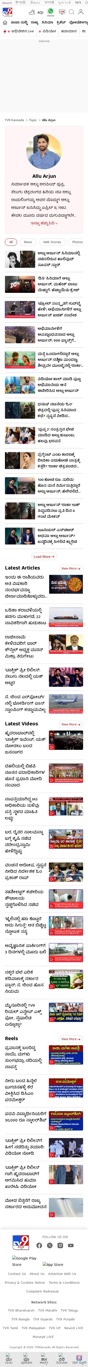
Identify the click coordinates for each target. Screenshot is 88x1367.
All (11, 242)
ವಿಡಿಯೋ (49, 31)
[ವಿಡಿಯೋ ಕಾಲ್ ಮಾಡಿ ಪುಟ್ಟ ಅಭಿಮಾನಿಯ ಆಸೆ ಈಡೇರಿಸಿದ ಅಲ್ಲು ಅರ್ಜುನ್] (20, 385)
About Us (37, 1274)
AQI (40, 13)
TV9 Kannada (14, 120)
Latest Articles (22, 568)
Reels (11, 1039)
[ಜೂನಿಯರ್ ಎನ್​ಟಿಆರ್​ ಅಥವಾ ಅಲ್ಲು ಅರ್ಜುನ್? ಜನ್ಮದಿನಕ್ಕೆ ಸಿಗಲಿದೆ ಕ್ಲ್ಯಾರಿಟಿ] (20, 536)
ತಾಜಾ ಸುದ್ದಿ (19, 23)
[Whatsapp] (49, 12)
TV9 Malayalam (33, 1328)
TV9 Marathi (47, 1311)
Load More (42, 557)
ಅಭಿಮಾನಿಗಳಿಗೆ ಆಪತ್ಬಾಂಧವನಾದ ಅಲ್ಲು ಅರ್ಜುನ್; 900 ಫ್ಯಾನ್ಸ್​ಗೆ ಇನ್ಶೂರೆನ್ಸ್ (56, 338)
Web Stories (52, 242)
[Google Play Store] (27, 1262)
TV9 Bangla (20, 1319)
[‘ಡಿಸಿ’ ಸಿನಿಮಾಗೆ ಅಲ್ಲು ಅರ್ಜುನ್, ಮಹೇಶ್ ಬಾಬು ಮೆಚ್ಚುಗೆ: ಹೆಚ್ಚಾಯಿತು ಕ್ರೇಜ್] (20, 284)
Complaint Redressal (42, 1292)
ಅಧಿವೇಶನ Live (22, 31)
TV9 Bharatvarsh (21, 1311)
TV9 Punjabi (65, 1319)
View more (69, 569)
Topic (33, 120)
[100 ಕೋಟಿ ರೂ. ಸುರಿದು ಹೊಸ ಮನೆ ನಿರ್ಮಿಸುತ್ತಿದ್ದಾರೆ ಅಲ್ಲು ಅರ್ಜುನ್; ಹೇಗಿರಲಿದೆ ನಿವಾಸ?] (20, 485)
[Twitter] (50, 1245)
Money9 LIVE (43, 1337)
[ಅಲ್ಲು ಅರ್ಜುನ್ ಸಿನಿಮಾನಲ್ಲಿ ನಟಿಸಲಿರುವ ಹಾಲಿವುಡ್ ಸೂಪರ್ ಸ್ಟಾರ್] (20, 259)
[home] (5, 22)
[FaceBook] (39, 1245)
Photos (77, 242)
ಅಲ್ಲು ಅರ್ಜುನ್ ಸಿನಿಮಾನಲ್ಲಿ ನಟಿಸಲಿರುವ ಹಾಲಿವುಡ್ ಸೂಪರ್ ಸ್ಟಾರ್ (59, 259)
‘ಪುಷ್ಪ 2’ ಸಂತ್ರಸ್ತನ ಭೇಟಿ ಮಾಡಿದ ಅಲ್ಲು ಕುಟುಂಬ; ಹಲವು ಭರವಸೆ (56, 436)
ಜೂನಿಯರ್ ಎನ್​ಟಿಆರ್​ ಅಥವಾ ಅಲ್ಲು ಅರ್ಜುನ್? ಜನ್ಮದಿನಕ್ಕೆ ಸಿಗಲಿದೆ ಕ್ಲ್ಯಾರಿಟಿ (57, 536)
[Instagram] (60, 1245)
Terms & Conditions (64, 1283)
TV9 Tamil (10, 1328)
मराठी (49, 3)
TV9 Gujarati (43, 1319)
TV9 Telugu (69, 1311)
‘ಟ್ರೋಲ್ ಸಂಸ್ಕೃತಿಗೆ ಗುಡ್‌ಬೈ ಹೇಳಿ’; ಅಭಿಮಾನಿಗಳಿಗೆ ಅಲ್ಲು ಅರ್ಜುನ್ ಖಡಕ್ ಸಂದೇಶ (59, 310)
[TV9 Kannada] (7, 12)
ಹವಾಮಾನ (69, 31)
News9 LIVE (73, 1328)
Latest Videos (21, 724)
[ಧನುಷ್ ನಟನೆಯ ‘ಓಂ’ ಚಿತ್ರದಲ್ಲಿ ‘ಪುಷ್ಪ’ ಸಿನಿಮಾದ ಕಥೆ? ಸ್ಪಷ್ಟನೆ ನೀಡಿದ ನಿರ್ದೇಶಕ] (20, 410)
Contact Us (17, 1274)
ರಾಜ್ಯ (34, 23)
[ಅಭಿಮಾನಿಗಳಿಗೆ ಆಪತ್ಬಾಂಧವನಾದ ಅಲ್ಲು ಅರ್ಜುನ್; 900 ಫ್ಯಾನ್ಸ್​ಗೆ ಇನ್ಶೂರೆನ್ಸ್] (20, 334)
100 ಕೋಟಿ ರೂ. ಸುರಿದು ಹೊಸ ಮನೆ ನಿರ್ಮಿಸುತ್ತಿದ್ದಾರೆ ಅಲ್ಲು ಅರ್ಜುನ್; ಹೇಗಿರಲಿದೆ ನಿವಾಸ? (59, 489)
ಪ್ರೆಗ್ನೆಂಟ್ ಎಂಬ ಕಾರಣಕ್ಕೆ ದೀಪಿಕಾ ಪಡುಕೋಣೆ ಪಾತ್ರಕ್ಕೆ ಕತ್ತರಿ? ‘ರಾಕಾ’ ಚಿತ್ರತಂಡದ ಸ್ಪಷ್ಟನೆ (59, 464)
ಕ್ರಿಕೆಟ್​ (61, 23)
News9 (7, 3)
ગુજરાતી (64, 3)
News (28, 242)
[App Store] (57, 1266)
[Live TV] (60, 12)
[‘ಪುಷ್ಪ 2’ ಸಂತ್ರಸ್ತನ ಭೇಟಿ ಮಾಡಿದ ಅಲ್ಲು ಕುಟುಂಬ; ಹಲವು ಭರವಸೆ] (20, 435)
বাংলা (78, 3)
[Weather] (31, 12)
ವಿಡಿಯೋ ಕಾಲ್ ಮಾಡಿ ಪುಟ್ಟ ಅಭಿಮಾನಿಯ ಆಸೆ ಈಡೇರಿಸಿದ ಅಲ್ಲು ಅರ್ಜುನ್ (59, 385)
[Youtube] (71, 1245)
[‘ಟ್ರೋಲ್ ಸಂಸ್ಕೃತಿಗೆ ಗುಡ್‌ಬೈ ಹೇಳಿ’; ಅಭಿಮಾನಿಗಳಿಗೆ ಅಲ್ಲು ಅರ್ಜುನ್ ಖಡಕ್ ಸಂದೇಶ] (20, 309)
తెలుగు (35, 3)
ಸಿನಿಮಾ (47, 23)
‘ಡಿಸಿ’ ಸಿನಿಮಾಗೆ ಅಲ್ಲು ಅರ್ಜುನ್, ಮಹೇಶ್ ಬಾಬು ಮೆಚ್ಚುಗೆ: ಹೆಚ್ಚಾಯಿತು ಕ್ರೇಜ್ (58, 285)
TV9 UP (55, 1328)
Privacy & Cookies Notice (25, 1283)
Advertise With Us (62, 1274)
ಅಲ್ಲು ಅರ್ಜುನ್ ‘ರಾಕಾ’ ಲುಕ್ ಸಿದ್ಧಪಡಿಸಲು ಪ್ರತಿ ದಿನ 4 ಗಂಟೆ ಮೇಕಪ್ (59, 511)
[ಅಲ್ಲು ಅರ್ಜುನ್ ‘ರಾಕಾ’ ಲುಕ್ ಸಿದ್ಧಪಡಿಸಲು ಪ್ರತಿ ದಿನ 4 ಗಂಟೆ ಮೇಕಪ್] (20, 510)
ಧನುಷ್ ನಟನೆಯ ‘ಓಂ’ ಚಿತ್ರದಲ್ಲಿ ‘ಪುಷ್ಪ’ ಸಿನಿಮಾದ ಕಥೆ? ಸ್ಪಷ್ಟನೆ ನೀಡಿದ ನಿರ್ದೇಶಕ (57, 413)
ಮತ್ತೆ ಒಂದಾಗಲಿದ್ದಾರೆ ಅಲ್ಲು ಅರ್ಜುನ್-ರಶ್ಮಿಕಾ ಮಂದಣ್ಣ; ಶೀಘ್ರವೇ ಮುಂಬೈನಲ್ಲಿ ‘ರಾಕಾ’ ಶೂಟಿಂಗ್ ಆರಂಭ (59, 363)
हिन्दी (21, 3)
